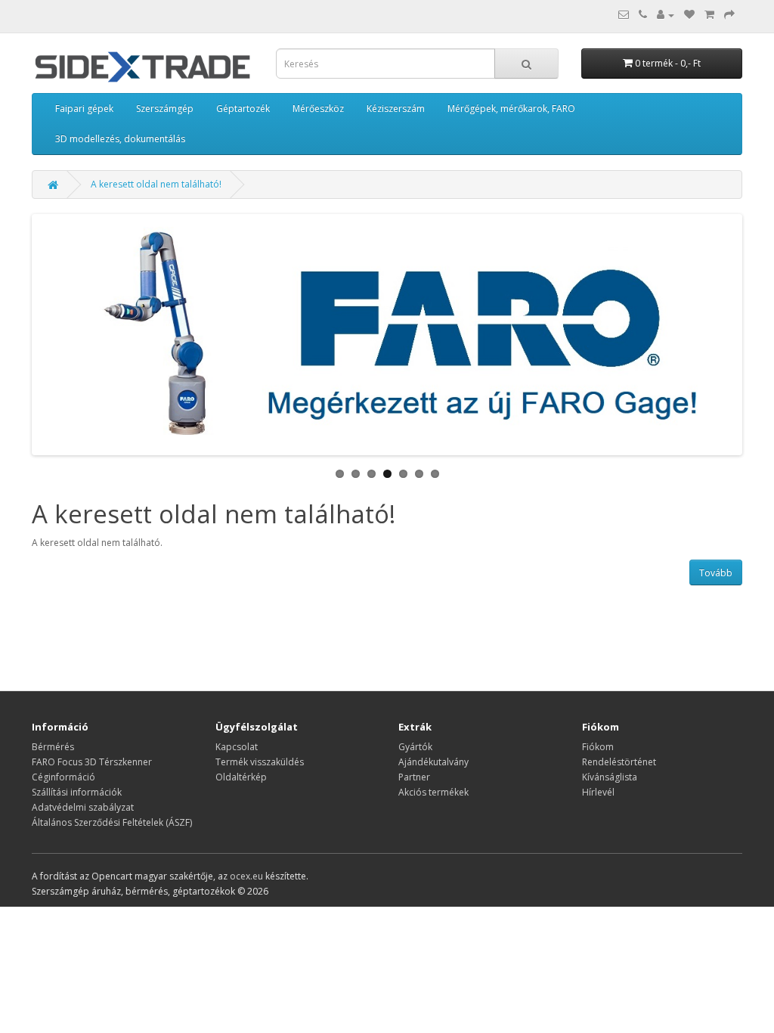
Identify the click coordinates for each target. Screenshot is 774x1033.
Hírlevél (598, 792)
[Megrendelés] (729, 14)
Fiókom (598, 746)
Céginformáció (63, 777)
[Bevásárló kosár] (709, 14)
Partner (414, 777)
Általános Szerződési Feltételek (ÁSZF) (112, 822)
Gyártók (415, 746)
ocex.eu (246, 876)
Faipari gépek (84, 108)
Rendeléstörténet (619, 761)
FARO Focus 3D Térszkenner (92, 761)
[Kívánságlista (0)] (689, 14)
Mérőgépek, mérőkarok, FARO (511, 108)
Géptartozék (243, 108)
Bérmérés (53, 746)
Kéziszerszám (396, 108)
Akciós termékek (433, 792)
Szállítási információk (77, 792)
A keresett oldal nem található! (156, 184)
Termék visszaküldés (259, 761)
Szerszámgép (165, 108)
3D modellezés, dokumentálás (120, 138)
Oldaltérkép (241, 777)
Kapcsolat (236, 746)
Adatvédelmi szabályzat (83, 807)
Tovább (715, 572)
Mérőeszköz (318, 108)
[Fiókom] (665, 14)
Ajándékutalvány (433, 761)
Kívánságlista (609, 777)
